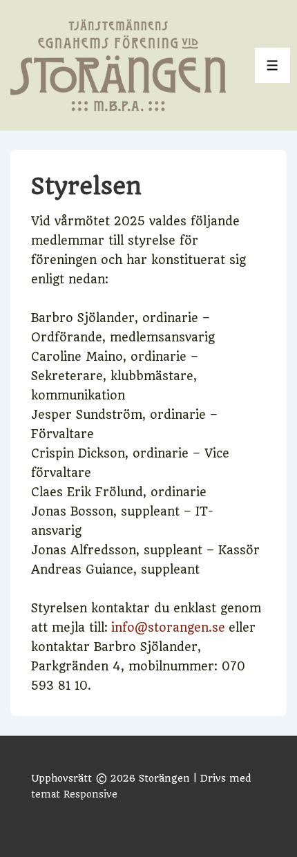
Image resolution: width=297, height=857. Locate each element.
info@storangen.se (168, 627)
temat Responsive (74, 794)
